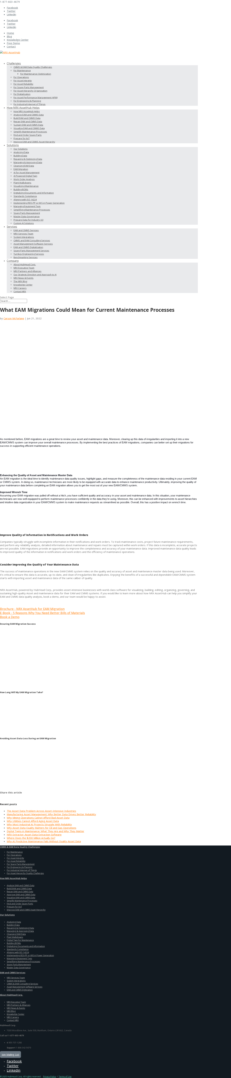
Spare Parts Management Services (31, 250)
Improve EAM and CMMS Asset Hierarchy (34, 141)
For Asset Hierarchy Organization (30, 90)
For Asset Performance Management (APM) (35, 97)
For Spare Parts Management (29, 87)
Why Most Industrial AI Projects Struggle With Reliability (39, 824)
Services (12, 226)
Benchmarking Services (26, 257)
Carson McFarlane (14, 318)
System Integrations (24, 237)
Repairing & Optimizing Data (28, 159)
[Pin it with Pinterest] (17, 796)
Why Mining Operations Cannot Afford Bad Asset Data (38, 817)
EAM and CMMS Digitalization (28, 247)
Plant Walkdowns (22, 182)
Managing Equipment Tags (27, 206)
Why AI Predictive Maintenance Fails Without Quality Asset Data (44, 841)
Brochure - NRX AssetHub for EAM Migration (32, 609)
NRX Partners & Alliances (18, 1005)
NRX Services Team (23, 233)
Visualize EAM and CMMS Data (29, 128)
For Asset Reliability (23, 83)
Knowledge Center (18, 39)
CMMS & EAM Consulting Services (22, 983)
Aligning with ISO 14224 (25, 199)
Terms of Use (65, 1076)
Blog (9, 36)
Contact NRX (20, 291)
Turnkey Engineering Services (29, 253)
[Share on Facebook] (2, 796)
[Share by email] (27, 796)
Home (10, 33)
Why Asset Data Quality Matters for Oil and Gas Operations (41, 827)
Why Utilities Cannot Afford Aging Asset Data (33, 821)
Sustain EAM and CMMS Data (28, 124)
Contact (11, 46)
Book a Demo (9, 617)
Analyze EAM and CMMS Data (29, 114)
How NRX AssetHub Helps (27, 111)
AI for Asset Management (26, 172)
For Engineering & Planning (27, 100)
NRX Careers (20, 288)
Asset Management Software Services (33, 243)
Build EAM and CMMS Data (27, 118)
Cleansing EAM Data (24, 165)
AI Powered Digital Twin (25, 175)
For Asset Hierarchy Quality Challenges (25, 873)
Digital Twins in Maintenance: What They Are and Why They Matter (45, 831)
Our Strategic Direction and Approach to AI (35, 274)
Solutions (13, 145)
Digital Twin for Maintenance (20, 940)
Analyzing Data (21, 152)
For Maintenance (22, 70)
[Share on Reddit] (12, 796)
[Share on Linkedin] (22, 796)
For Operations (21, 77)
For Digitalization (22, 94)
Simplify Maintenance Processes (30, 131)
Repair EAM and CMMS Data (28, 121)
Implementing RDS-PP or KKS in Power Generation (39, 202)
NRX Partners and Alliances (27, 271)
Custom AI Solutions (24, 223)
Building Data (20, 155)
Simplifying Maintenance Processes (32, 209)
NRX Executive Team (24, 267)
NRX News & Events (23, 277)
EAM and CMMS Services (26, 230)
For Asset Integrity (23, 80)
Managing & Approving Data (28, 162)
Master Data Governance (27, 216)
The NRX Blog (20, 281)
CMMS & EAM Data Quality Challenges (33, 67)
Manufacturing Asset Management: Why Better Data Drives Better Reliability (51, 814)
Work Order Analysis (24, 179)
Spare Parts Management (27, 213)
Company (13, 261)
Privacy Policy (49, 1076)
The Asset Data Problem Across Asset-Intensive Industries (41, 811)
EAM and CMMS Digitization (20, 989)
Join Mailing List (10, 1054)
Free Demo (13, 43)
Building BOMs (21, 189)
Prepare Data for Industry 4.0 (28, 219)
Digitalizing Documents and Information (34, 192)
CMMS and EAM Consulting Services (32, 240)
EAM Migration (21, 169)
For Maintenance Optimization (35, 73)
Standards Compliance (25, 196)
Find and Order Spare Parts (28, 135)
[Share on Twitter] (7, 796)
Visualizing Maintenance (26, 186)
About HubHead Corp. (25, 264)
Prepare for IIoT (22, 138)
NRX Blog (11, 1011)
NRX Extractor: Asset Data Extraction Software (34, 834)
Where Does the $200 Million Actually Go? (31, 838)
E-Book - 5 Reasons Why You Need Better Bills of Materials (42, 613)
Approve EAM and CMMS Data (21, 894)
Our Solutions (21, 148)
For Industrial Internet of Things (29, 104)
